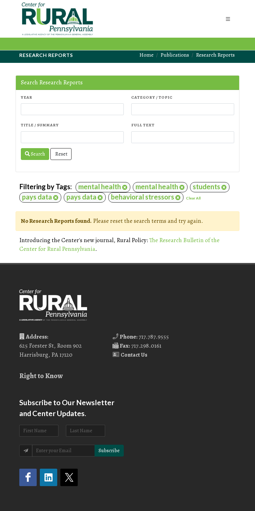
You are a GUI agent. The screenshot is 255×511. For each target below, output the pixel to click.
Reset (60, 154)
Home (146, 55)
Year (26, 97)
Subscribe (109, 450)
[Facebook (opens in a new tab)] (28, 477)
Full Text (143, 125)
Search (37, 154)
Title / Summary (40, 125)
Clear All (193, 198)
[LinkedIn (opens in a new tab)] (48, 477)
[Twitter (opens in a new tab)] (69, 477)
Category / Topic (152, 97)
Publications (174, 55)
